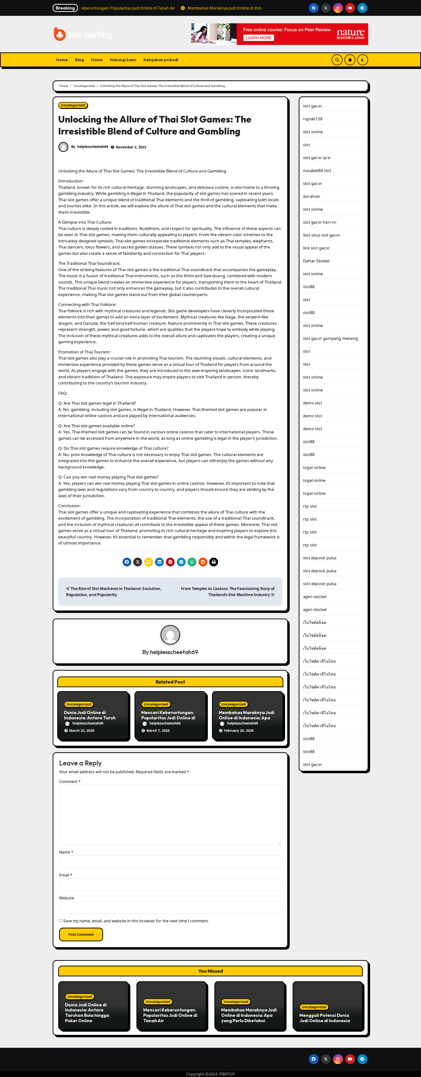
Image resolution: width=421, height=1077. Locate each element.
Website (66, 898)
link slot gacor (316, 248)
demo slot (312, 403)
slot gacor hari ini (319, 222)
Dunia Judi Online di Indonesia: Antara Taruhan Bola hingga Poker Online (92, 718)
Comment (70, 781)
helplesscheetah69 (92, 146)
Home (62, 59)
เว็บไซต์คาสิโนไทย (319, 661)
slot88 (309, 286)
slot (306, 144)
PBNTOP (227, 1074)
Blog (79, 59)
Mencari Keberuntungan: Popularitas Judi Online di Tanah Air (168, 718)
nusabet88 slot (317, 170)
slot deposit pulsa (320, 558)
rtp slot (310, 506)
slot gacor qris (316, 157)
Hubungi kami (123, 59)
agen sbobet (315, 596)
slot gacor (312, 106)
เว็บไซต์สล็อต (314, 622)
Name (66, 852)
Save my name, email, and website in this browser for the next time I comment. (136, 921)
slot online (313, 131)
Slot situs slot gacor (321, 235)
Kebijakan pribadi (161, 59)
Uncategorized (73, 105)
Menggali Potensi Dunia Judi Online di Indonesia (324, 1017)
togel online (314, 467)
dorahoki (311, 196)
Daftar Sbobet (316, 261)
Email (65, 875)
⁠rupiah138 (312, 119)
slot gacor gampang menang (330, 338)
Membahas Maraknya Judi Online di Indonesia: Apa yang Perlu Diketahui (246, 718)
